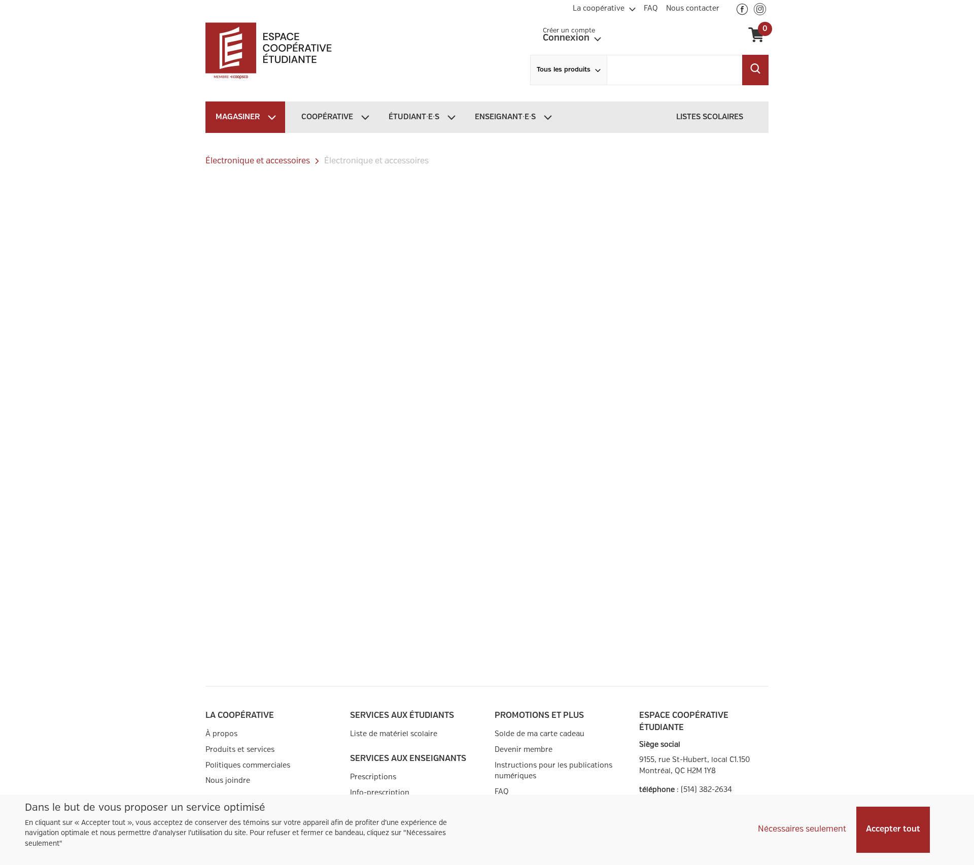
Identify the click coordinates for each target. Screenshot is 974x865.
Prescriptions (373, 777)
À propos (221, 734)
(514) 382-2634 (706, 789)
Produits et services (239, 749)
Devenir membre (523, 749)
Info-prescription (379, 793)
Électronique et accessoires (257, 161)
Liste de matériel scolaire (393, 734)
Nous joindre (227, 780)
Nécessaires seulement (802, 829)
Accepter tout (893, 829)
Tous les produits (563, 69)
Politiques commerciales (247, 765)
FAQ (502, 791)
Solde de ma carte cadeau (539, 734)
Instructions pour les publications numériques (553, 771)
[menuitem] (604, 7)
